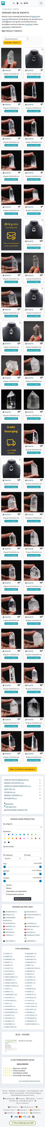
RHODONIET (10, 1006)
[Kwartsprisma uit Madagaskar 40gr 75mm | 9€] (34, 92)
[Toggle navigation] (41, 3)
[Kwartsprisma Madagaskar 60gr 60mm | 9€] (11, 160)
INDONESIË (10, 923)
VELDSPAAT (10, 1024)
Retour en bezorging (17, 1093)
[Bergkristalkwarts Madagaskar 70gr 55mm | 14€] (11, 536)
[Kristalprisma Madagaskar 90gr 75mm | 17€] (34, 741)
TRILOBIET (9, 1021)
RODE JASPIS (31, 1006)
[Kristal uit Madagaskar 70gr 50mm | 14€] (34, 570)
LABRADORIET (11, 994)
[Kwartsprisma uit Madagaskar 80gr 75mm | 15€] (11, 638)
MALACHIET (10, 997)
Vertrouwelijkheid (33, 1091)
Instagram (31, 1098)
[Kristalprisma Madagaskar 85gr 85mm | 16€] (11, 672)
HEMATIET (30, 983)
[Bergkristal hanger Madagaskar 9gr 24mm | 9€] (34, 58)
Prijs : (5, 864)
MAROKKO (10, 926)
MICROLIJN (31, 997)
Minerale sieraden (13, 795)
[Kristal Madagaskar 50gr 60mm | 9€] (11, 126)
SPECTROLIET (31, 1015)
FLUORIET (30, 977)
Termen (4, 1091)
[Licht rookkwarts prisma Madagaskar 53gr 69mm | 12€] (34, 263)
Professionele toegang (33, 1093)
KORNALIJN (31, 989)
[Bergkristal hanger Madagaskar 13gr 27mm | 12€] (34, 297)
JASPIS (8, 989)
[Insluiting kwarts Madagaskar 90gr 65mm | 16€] (34, 638)
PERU (30, 929)
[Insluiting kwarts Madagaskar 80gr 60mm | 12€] (11, 297)
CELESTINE (9, 971)
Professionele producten (16, 810)
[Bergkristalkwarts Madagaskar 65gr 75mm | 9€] (11, 92)
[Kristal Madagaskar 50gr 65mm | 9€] (11, 194)
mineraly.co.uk (28, 1107)
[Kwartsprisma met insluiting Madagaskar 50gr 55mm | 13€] (34, 468)
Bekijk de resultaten (22, 899)
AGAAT (8, 953)
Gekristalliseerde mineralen (17, 786)
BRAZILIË (10, 914)
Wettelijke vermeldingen (17, 1091)
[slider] (4, 867)
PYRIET (8, 1003)
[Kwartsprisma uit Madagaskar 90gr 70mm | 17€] (11, 741)
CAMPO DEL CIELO (33, 968)
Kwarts (16, 9)
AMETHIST (30, 956)
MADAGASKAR (33, 926)
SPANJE (30, 917)
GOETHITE (30, 980)
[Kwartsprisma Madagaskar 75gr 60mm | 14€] (34, 536)
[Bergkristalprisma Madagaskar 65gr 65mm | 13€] (34, 433)
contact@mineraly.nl (26, 1101)
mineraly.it (23, 1110)
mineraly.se (36, 1113)
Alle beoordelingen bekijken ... (30, 1081)
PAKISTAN (10, 932)
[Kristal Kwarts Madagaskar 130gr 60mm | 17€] (34, 707)
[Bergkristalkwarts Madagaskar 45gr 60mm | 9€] (34, 126)
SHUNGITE (9, 1015)
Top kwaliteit (10, 807)
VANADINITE (31, 1021)
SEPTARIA (30, 1012)
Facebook (21, 1098)
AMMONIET (10, 959)
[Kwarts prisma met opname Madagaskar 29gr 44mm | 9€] (11, 58)
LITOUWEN (31, 923)
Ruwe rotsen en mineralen (16, 780)
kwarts (7, 70)
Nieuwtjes (8, 804)
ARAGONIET (31, 962)
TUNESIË (9, 935)
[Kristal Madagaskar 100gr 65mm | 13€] (11, 399)
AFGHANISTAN (11, 912)
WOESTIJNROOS (32, 1024)
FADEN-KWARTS (11, 977)
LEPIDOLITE (31, 994)
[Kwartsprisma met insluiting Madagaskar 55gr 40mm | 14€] (34, 604)
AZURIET (9, 965)
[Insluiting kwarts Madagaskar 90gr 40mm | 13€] (34, 365)
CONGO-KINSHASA (34, 914)
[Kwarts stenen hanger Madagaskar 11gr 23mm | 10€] (34, 228)
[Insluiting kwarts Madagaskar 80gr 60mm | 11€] (11, 263)
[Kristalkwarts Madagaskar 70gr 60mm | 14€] (11, 570)
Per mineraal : (8, 855)
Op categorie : (8, 824)
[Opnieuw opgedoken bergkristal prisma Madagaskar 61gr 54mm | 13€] (34, 331)
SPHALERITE (10, 1018)
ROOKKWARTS (11, 1009)
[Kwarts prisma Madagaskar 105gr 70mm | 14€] (34, 502)
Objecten (9, 789)
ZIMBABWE (31, 941)
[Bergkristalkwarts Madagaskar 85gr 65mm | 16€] (34, 672)
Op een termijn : (8, 846)
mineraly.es (36, 1110)
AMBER (8, 956)
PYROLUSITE (31, 1003)
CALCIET (9, 968)
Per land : (27, 855)
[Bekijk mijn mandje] (21, 3)
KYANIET (30, 991)
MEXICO (9, 929)
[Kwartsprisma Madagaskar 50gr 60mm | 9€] (34, 160)
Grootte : (6, 878)
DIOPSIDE (30, 971)
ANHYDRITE (31, 959)
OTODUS (30, 1000)
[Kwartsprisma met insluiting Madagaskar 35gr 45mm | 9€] (34, 194)
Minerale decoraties (14, 783)
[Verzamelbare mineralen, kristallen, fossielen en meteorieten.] (3, 3)
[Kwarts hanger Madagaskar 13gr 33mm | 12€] (11, 331)
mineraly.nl (10, 1113)
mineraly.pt (23, 1113)
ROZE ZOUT (31, 1009)
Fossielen (9, 792)
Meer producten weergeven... (22, 769)
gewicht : (6, 871)
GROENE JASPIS (11, 983)
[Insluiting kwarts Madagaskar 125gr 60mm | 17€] (11, 707)
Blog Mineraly (10, 1098)
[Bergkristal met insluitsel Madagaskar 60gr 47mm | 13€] (11, 365)
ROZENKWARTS (11, 1012)
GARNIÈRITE (10, 980)
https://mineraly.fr (22, 1103)
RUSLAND (31, 932)
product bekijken (11, 77)
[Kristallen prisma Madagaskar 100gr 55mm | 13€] (34, 399)
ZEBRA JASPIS (10, 1027)
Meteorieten (10, 798)
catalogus (7, 9)
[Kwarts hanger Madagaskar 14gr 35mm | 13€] (11, 468)
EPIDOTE (30, 974)
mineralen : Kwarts (11, 42)
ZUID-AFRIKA (10, 941)
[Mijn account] (17, 3)
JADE (29, 986)
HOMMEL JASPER (12, 986)
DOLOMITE (9, 974)
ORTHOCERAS (10, 1000)
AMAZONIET (31, 953)
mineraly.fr (14, 1107)
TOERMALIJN (31, 1018)
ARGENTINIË (32, 912)
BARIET (30, 965)
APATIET (8, 962)
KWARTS (9, 991)
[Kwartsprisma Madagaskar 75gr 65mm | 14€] (11, 604)
